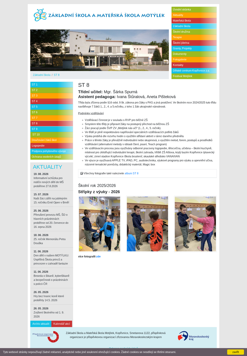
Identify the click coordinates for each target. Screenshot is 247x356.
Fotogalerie (180, 59)
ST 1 (34, 84)
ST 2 (34, 90)
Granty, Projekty (182, 48)
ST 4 (34, 101)
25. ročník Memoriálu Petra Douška (50, 239)
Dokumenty (180, 53)
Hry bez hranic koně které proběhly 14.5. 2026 (49, 296)
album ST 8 (131, 173)
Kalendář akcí (61, 323)
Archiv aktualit (40, 323)
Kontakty (178, 65)
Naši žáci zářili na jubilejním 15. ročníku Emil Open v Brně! (51, 198)
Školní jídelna (181, 42)
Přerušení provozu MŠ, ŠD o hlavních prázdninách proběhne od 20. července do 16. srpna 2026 (51, 218)
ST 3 (34, 95)
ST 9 (34, 129)
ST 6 (34, 112)
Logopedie (38, 145)
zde (98, 256)
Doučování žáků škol (44, 140)
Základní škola (41, 75)
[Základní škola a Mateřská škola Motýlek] (99, 15)
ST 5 (34, 106)
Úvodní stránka (182, 9)
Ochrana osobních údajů (46, 156)
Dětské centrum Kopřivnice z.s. (191, 70)
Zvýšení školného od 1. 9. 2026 (49, 312)
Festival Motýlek (182, 76)
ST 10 (36, 134)
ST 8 (56, 75)
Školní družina (181, 31)
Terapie (177, 37)
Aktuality (178, 15)
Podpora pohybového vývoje (49, 151)
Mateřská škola (182, 20)
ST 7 (34, 117)
